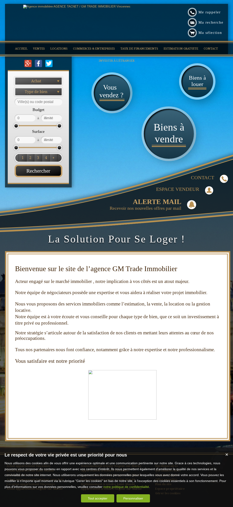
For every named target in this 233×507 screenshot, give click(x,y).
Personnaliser (133, 498)
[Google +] (28, 66)
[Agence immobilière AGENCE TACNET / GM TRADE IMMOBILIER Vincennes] (76, 6)
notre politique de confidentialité (126, 487)
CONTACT (202, 177)
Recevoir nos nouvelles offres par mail (145, 204)
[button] (22, 158)
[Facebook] (39, 66)
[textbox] (38, 102)
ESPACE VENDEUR (177, 189)
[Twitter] (49, 66)
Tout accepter (97, 498)
